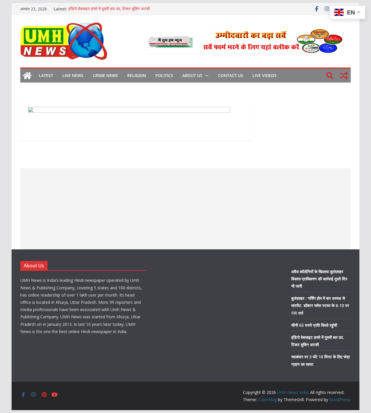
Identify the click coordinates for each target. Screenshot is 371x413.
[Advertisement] (185, 208)
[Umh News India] (27, 76)
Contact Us (230, 75)
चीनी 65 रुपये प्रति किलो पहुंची (314, 325)
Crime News (105, 75)
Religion (136, 75)
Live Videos (264, 75)
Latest (46, 75)
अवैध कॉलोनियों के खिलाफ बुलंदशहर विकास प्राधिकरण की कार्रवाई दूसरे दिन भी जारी (319, 279)
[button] (205, 76)
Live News (72, 75)
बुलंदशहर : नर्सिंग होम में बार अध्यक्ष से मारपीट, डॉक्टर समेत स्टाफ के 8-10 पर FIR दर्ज (320, 305)
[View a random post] (344, 76)
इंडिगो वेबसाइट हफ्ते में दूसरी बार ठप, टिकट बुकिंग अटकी (109, 9)
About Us (192, 75)
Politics (164, 75)
